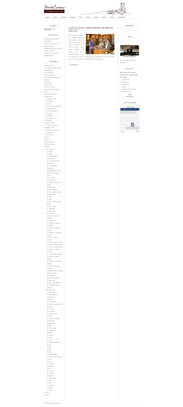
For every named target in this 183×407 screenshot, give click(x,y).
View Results (130, 96)
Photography (49, 142)
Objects (48, 139)
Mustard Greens (52, 108)
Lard (50, 340)
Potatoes (51, 364)
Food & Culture (50, 87)
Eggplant (51, 323)
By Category (51, 149)
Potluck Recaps (50, 144)
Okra (50, 352)
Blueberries (52, 297)
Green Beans (52, 328)
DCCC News (49, 72)
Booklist (72, 17)
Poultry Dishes (53, 189)
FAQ (88, 17)
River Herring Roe (52, 111)
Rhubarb (51, 366)
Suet (50, 380)
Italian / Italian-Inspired (56, 247)
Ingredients (49, 96)
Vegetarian (52, 211)
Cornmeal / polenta (54, 318)
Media (104, 17)
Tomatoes (51, 385)
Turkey (51, 387)
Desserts (51, 163)
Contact (96, 17)
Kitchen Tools (50, 127)
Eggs (50, 325)
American (51, 220)
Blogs (124, 87)
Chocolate (52, 311)
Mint (50, 347)
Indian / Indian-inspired (56, 244)
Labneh (51, 335)
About (55, 17)
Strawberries (52, 378)
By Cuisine (50, 213)
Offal (50, 349)
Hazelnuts (52, 330)
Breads (51, 154)
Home (47, 17)
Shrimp (51, 373)
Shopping (50, 115)
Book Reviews (50, 65)
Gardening (50, 134)
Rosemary (50, 113)
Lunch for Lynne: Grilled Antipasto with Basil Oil (91, 28)
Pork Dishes (52, 187)
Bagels (51, 151)
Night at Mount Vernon (52, 39)
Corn (50, 316)
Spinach (51, 376)
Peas (50, 359)
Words (47, 395)
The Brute (48, 41)
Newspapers (126, 84)
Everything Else (50, 75)
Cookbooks (126, 79)
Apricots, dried (51, 99)
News (47, 137)
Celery (49, 103)
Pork (50, 361)
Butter (50, 299)
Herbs (50, 333)
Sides (50, 197)
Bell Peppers (52, 292)
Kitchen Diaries (50, 123)
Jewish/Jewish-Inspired (55, 254)
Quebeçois (52, 280)
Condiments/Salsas (54, 161)
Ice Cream (52, 177)
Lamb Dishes (52, 180)
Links (80, 17)
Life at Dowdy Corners (52, 130)
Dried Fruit (52, 321)
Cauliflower (52, 302)
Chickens (50, 132)
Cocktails (51, 158)
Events (112, 17)
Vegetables (52, 208)
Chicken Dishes (53, 156)
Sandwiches (52, 194)
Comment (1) (74, 64)
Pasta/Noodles (53, 354)
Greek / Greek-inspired (55, 242)
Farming (48, 82)
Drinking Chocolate (54, 170)
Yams (50, 390)
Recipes (63, 17)
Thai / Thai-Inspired (54, 282)
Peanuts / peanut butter (55, 356)
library (89, 59)
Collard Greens (53, 313)
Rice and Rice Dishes (55, 192)
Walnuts (49, 120)
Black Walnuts (53, 294)
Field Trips (49, 84)
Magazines (126, 82)
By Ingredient (51, 290)
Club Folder (121, 17)
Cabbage (49, 101)
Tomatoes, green (52, 118)
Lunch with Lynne (52, 125)
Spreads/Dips (52, 206)
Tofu (50, 383)
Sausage (51, 371)
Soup (50, 199)
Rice (50, 368)
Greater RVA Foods (51, 94)
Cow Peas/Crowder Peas (54, 106)
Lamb (50, 337)
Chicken (51, 309)
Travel (47, 392)
